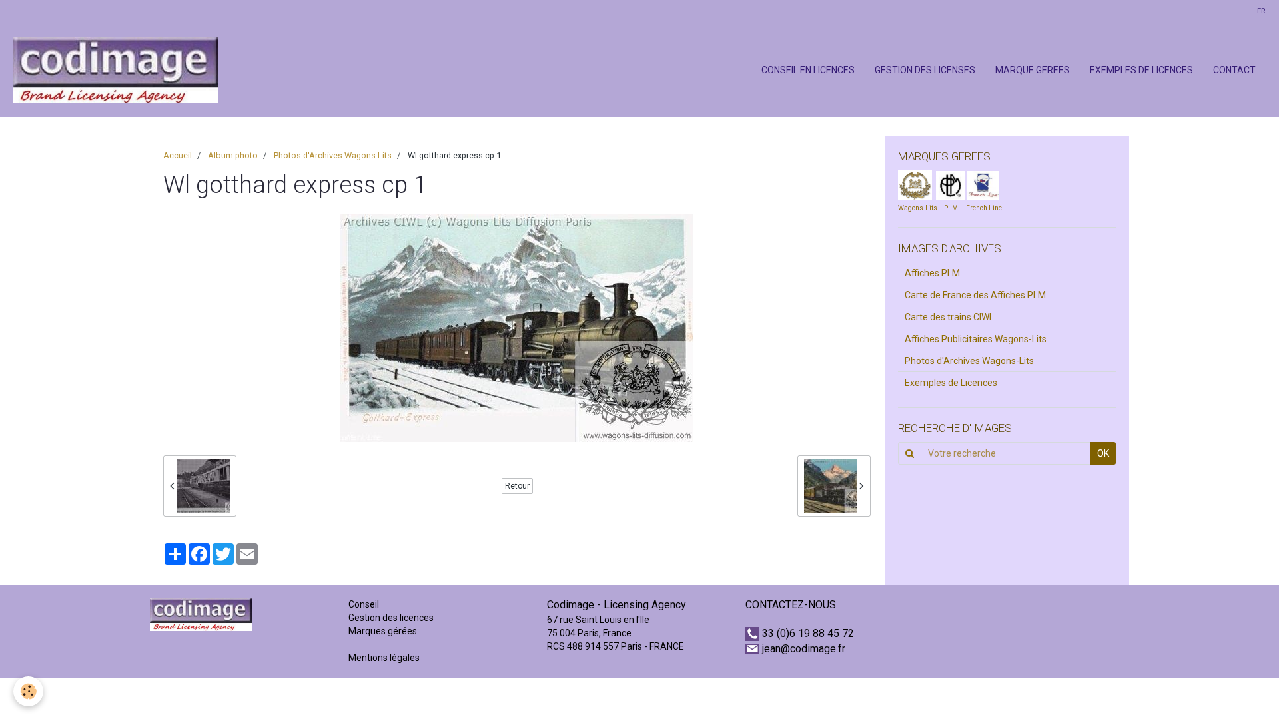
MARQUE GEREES (1032, 70)
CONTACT (1234, 70)
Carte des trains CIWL (949, 317)
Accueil (177, 155)
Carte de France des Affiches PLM (975, 295)
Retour (517, 486)
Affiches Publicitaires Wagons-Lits (976, 339)
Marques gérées (383, 631)
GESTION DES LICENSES (925, 70)
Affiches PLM (932, 273)
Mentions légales (384, 657)
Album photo (233, 155)
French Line (984, 208)
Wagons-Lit (915, 208)
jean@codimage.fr (803, 648)
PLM (951, 208)
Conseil (363, 604)
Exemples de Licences (951, 382)
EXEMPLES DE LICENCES (1141, 70)
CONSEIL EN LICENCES (808, 70)
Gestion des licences (391, 617)
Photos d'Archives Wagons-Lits (333, 155)
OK (1103, 453)
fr (1261, 11)
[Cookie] (28, 691)
